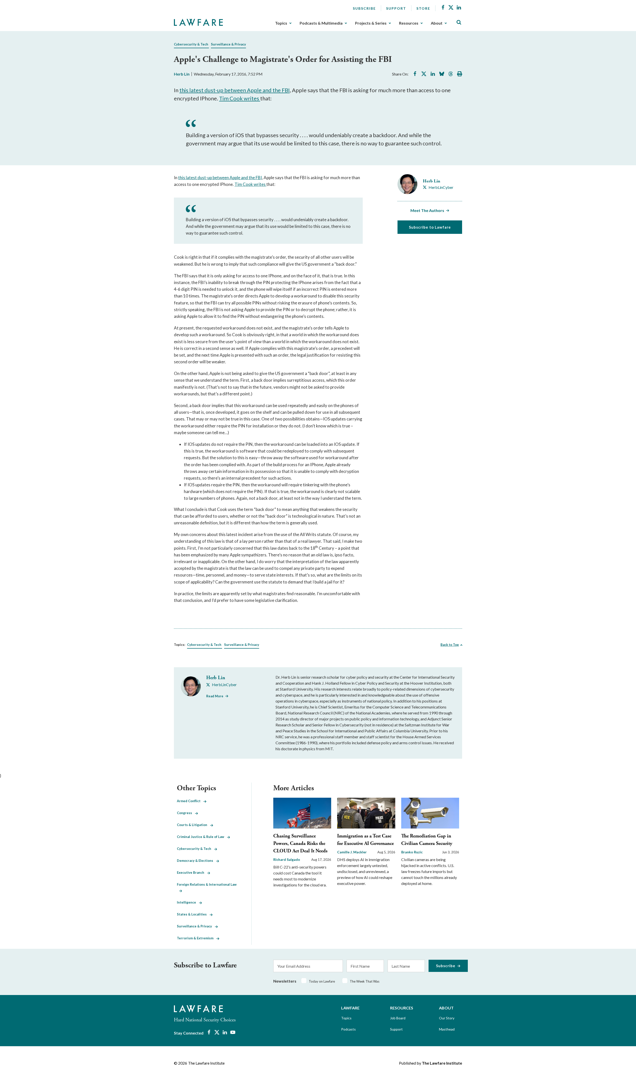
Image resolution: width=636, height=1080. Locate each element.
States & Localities (193, 914)
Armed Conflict (190, 801)
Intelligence (188, 902)
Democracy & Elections (196, 861)
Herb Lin (182, 74)
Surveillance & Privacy (228, 44)
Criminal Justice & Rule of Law (202, 837)
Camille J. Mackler (352, 852)
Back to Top (449, 645)
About (436, 23)
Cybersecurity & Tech (191, 44)
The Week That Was (364, 981)
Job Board (397, 1018)
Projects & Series (371, 23)
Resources (408, 23)
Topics (281, 23)
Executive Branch (192, 872)
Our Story (446, 1018)
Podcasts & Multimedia (321, 23)
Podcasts (348, 1029)
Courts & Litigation (193, 825)
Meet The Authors (427, 210)
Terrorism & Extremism (196, 938)
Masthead (447, 1029)
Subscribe (364, 8)
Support (396, 8)
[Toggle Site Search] (458, 22)
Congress (186, 813)
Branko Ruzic (412, 852)
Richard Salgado (286, 859)
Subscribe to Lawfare (430, 227)
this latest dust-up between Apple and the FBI (234, 90)
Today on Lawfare (322, 981)
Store (423, 8)
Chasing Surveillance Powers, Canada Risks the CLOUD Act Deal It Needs (300, 843)
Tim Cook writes (239, 98)
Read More (214, 696)
